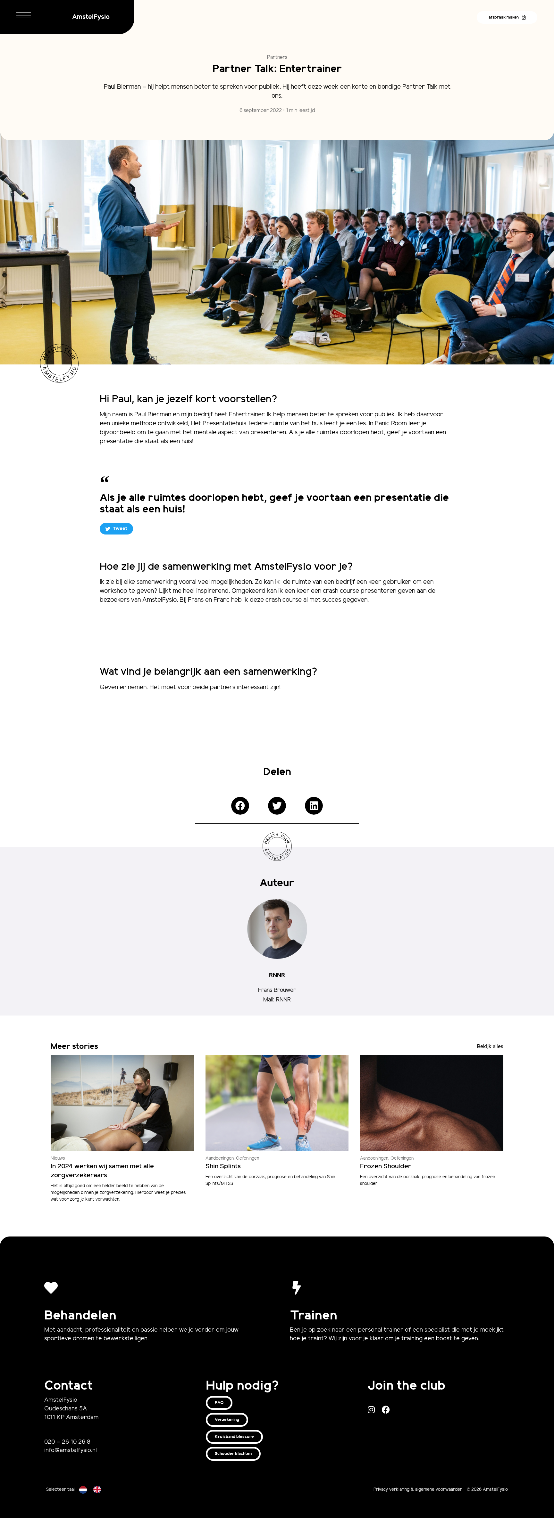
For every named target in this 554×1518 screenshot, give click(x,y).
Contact (68, 1386)
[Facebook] (386, 1410)
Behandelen (80, 1316)
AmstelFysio (91, 17)
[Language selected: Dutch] (93, 1490)
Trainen (313, 1316)
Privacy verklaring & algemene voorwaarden (418, 1489)
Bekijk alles (490, 1047)
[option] (98, 1490)
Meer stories (74, 1046)
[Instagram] (371, 1410)
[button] (240, 806)
